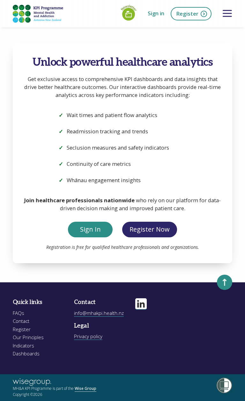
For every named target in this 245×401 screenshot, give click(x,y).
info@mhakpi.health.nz (99, 313)
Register (187, 13)
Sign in (156, 13)
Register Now (150, 229)
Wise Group (85, 388)
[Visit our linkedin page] (141, 304)
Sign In (90, 229)
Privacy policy (88, 336)
